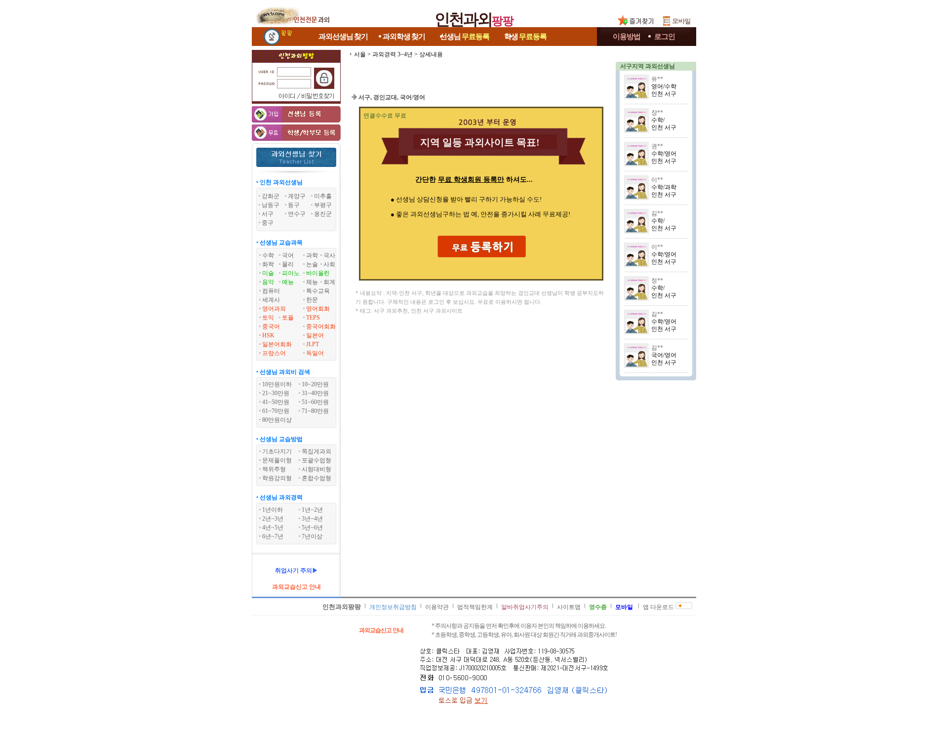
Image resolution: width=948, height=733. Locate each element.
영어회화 (318, 308)
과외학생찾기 (404, 37)
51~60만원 (315, 402)
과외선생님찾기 (343, 37)
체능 (312, 282)
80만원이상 (277, 419)
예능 (288, 282)
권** (657, 146)
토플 (288, 317)
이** (657, 179)
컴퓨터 (271, 290)
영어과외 (274, 308)
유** (657, 79)
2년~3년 (272, 518)
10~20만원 (315, 384)
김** (657, 213)
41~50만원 (275, 402)
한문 (312, 299)
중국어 (271, 326)
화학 (268, 264)
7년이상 (312, 536)
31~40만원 (315, 393)
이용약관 (437, 607)
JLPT (312, 344)
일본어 (315, 335)
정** (657, 280)
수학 (268, 255)
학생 (525, 37)
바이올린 (318, 273)
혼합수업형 (316, 478)
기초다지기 (277, 451)
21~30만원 (275, 393)
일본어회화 (277, 344)
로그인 (664, 37)
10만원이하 (277, 384)
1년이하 (272, 509)
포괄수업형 (316, 460)
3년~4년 (312, 518)
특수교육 (318, 290)
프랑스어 (274, 353)
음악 (268, 282)
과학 (312, 255)
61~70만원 (275, 410)
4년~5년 (272, 527)
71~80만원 (315, 410)
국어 (288, 255)
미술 (268, 273)
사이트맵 (569, 607)
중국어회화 (321, 326)
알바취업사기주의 (525, 607)
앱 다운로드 (658, 607)
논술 (312, 264)
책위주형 (274, 469)
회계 (329, 282)
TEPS (313, 317)
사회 (329, 264)
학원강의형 (277, 478)
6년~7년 (272, 536)
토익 (268, 317)
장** (657, 112)
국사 (329, 255)
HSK (268, 335)
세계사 (271, 299)
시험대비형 (316, 469)
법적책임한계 (475, 607)
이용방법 (626, 37)
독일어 (315, 353)
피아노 (291, 273)
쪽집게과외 (316, 451)
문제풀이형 (277, 460)
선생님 (464, 37)
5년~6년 (312, 527)
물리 (288, 264)
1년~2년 (312, 509)
